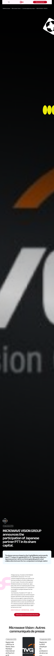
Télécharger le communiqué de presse (27, 614)
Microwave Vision (16, 8)
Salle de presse (6, 8)
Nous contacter (40, 2)
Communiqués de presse (28, 8)
